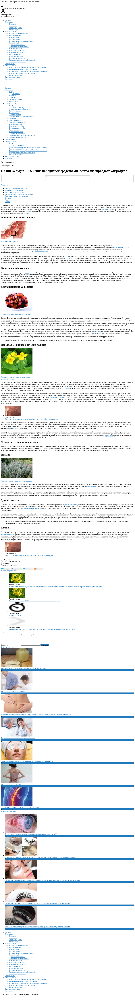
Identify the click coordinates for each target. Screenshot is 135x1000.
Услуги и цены (10, 31)
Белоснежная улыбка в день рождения (23, 69)
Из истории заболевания (14, 190)
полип (27, 273)
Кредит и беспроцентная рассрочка (22, 73)
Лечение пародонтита (17, 58)
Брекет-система (14, 54)
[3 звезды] (4, 561)
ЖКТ (20, 324)
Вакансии (12, 24)
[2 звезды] (2, 561)
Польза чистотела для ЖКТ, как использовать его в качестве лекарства (34, 601)
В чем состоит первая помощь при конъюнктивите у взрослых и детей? (31, 834)
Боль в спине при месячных (11, 784)
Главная (8, 20)
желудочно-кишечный (57, 397)
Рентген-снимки (15, 35)
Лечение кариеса (15, 39)
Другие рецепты (11, 200)
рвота (28, 211)
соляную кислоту (117, 247)
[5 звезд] (6, 561)
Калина (7, 202)
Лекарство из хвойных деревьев (16, 196)
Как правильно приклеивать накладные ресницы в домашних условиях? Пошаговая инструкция (40, 857)
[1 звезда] (1, 561)
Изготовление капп (16, 56)
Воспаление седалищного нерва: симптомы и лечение (20, 807)
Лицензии (13, 26)
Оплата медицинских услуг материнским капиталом (28, 71)
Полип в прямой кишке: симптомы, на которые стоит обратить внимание (31, 419)
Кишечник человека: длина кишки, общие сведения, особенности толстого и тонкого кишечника (36, 715)
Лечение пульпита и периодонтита (21, 41)
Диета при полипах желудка (15, 192)
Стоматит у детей (15, 615)
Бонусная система (15, 75)
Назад (11, 92)
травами (68, 388)
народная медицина (70, 505)
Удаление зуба (14, 43)
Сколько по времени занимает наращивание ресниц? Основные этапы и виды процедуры (37, 903)
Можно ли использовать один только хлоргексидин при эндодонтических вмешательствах (42, 629)
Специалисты (10, 64)
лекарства (15, 428)
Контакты (8, 79)
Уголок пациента (15, 28)
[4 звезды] (5, 561)
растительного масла (31, 508)
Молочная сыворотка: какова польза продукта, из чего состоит (23, 668)
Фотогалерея (13, 30)
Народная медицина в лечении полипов (19, 194)
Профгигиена (14, 37)
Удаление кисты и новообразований (22, 60)
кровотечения (107, 209)
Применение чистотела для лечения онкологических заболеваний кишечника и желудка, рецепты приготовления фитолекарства (55, 587)
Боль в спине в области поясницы (13, 691)
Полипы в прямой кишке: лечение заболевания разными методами (29, 555)
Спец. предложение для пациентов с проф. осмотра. (28, 67)
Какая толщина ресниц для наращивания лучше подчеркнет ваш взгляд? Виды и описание (37, 927)
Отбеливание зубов (16, 48)
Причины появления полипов (16, 188)
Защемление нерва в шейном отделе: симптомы (18, 738)
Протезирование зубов (17, 52)
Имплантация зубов (16, 50)
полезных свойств (7, 534)
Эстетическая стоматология (19, 47)
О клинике (9, 22)
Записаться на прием (12, 77)
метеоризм (97, 331)
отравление (109, 436)
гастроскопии (68, 258)
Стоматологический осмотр (19, 33)
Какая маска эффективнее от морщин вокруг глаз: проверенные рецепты (27, 761)
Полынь (8, 198)
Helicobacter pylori (41, 251)
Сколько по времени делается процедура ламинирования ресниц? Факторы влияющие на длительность (42, 880)
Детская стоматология (17, 45)
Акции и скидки (11, 66)
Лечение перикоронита (17, 62)
